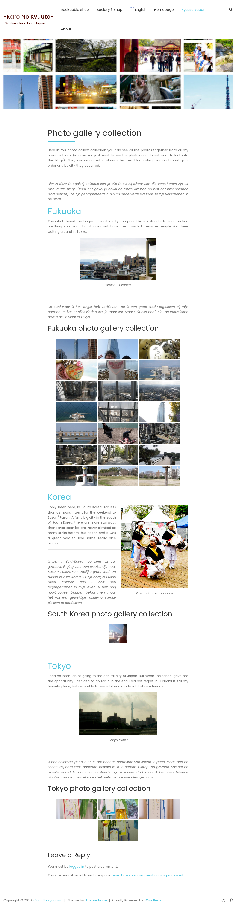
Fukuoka (64, 211)
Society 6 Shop (109, 9)
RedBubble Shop (75, 9)
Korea (59, 497)
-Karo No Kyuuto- (28, 16)
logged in (76, 866)
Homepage (164, 9)
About (66, 28)
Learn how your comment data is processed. (148, 875)
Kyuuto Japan (193, 9)
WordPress (153, 900)
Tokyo (59, 666)
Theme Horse (96, 900)
